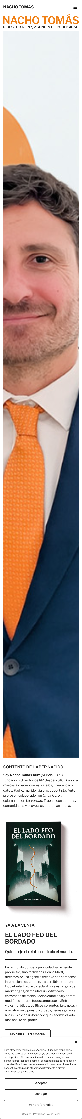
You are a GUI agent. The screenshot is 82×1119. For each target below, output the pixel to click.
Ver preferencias (41, 1105)
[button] (76, 1042)
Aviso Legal (53, 1113)
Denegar (41, 1094)
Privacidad (39, 1113)
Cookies (26, 1113)
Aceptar (41, 1083)
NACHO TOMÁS (18, 7)
